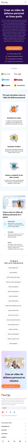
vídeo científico (13, 272)
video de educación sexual (13, 277)
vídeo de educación (13, 268)
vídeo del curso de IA (13, 315)
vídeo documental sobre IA (13, 320)
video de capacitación (13, 291)
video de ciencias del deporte (13, 282)
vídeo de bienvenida (13, 301)
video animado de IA (13, 310)
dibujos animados (13, 329)
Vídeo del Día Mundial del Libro (13, 305)
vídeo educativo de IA (13, 324)
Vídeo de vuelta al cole (13, 339)
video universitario (13, 296)
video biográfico (13, 343)
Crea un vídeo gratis (14, 48)
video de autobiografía (13, 334)
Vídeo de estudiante (13, 286)
